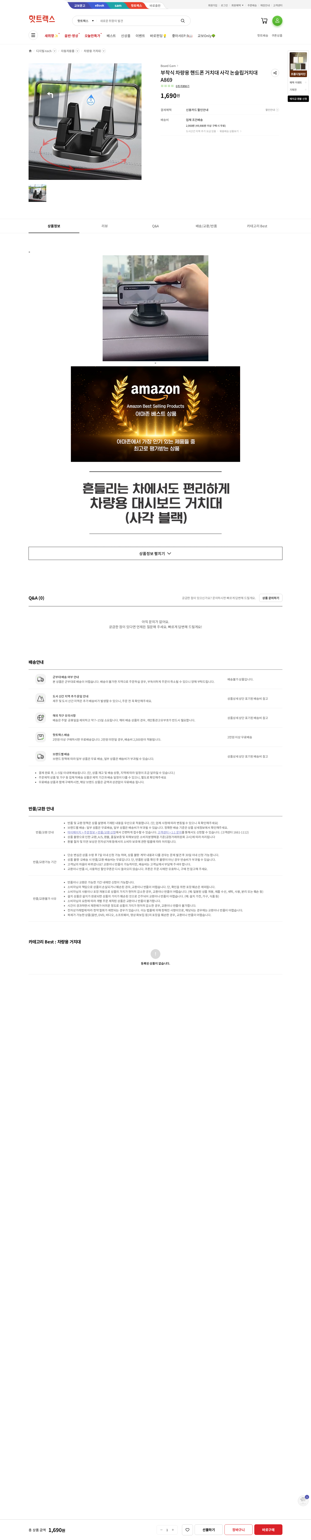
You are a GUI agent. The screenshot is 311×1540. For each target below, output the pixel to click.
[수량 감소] (161, 1530)
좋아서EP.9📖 (182, 35)
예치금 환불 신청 (298, 98)
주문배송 (252, 5)
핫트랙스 (82, 21)
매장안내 (265, 5)
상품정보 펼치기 (152, 553)
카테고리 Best (257, 225)
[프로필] (277, 21)
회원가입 (212, 5)
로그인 (224, 5)
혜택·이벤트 (296, 82)
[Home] (30, 51)
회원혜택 (236, 5)
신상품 (126, 35)
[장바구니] (264, 21)
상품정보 (54, 225)
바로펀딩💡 (158, 35)
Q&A (155, 225)
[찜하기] (187, 1529)
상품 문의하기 (270, 598)
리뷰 (105, 225)
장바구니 (238, 1529)
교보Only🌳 (207, 35)
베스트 (111, 35)
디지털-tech (44, 51)
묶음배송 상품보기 (229, 131)
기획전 (293, 89)
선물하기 (208, 1529)
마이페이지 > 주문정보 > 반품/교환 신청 (91, 832)
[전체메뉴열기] (33, 35)
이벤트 (140, 35)
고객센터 (277, 5)
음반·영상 (71, 35)
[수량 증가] (173, 1530)
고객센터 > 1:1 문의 (170, 832)
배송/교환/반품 (206, 225)
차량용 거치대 (92, 51)
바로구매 (268, 1529)
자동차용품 (67, 51)
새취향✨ (51, 35)
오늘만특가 (92, 35)
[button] (275, 73)
